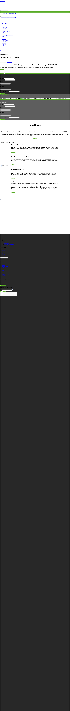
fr (0, 51)
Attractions (4, 272)
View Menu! (13, 152)
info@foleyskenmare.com (9, 244)
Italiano (3, 255)
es (0, 50)
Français (3, 254)
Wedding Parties (5, 276)
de (0, 47)
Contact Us (2, 69)
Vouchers (3, 267)
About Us (3, 265)
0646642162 (2, 1)
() (4, 91)
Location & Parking (5, 274)
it (0, 53)
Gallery (5, 69)
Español (3, 252)
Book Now (35, 138)
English (3, 251)
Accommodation (9, 62)
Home (3, 263)
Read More (13, 164)
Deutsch (3, 250)
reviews (3, 270)
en (0, 49)
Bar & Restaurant (3, 62)
